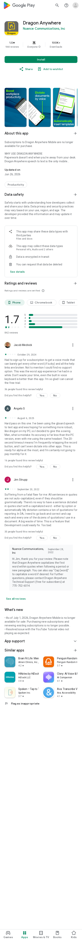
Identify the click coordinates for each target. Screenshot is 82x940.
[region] (41, 44)
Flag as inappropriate (22, 703)
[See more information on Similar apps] (75, 650)
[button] (39, 47)
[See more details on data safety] (18, 271)
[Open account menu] (75, 5)
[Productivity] (16, 185)
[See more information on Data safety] (75, 194)
